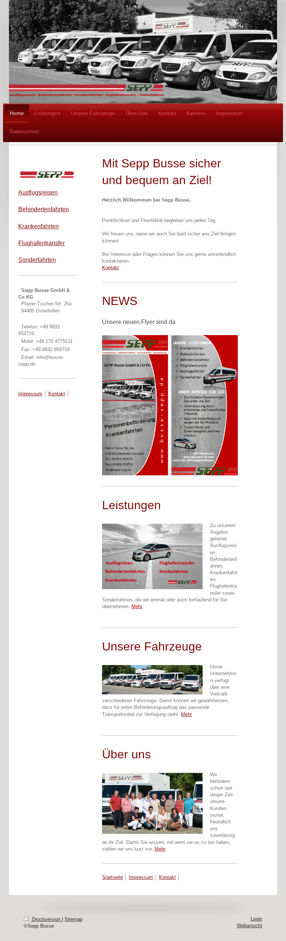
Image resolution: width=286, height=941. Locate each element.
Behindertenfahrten (43, 209)
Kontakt (110, 267)
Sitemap (73, 919)
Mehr (186, 714)
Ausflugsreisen (38, 192)
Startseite (112, 877)
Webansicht (249, 925)
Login (256, 919)
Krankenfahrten (38, 226)
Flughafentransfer (41, 243)
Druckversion (46, 919)
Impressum (141, 877)
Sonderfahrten (37, 260)
